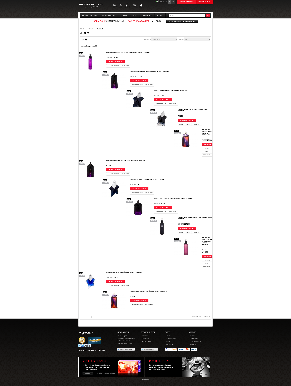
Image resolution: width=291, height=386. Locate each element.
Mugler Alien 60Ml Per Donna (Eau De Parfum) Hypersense (207, 132)
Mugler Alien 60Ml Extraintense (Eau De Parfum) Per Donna (125, 160)
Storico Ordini (194, 338)
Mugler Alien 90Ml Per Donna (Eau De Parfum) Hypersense (148, 291)
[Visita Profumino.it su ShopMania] (84, 345)
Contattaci (145, 336)
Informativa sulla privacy (125, 343)
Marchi (168, 336)
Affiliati (168, 341)
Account (192, 336)
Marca (90, 29)
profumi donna (89, 15)
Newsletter (193, 344)
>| (91, 316)
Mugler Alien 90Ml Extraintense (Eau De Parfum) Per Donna (149, 71)
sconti (160, 15)
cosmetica (147, 15)
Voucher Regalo (171, 338)
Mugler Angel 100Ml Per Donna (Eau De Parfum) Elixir (171, 90)
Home (82, 29)
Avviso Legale (122, 336)
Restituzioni (145, 338)
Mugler (100, 29)
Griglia (82, 39)
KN (173, 2)
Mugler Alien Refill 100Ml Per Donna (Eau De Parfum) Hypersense (207, 241)
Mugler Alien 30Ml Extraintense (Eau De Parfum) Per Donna (173, 198)
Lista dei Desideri (195, 341)
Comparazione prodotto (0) (88, 46)
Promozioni (169, 344)
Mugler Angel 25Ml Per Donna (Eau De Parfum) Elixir (147, 179)
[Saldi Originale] (90, 62)
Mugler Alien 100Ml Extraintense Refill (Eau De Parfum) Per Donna (127, 52)
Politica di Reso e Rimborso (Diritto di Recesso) (126, 339)
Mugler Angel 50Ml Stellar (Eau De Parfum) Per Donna (124, 272)
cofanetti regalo (129, 15)
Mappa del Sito (146, 341)
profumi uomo (109, 15)
